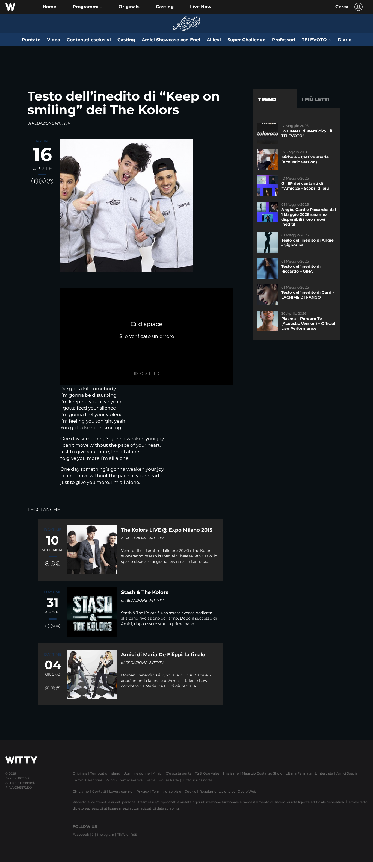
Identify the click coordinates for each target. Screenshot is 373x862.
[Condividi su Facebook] (34, 181)
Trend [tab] (267, 99)
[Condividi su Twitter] (42, 181)
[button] (87, 7)
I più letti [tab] (315, 99)
